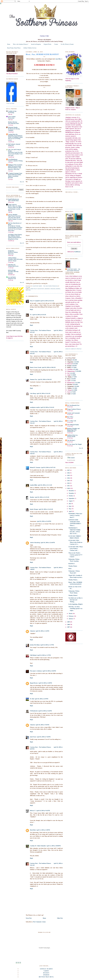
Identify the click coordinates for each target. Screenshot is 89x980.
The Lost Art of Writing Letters (14, 139)
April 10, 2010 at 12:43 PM (44, 521)
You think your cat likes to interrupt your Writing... (75, 600)
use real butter (12, 277)
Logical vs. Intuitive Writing (15, 161)
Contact (56, 44)
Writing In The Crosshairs (15, 165)
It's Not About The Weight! (74, 444)
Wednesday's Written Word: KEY (74, 572)
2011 (68, 486)
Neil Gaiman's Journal (14, 144)
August (71, 501)
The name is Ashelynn (36, 671)
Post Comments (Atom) (39, 922)
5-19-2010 (78, 371)
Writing (28, 290)
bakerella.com (11, 265)
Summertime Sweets (13, 266)
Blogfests (41, 288)
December (71, 490)
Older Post (60, 918)
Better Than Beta (46, 977)
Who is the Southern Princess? (20, 44)
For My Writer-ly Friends (67, 44)
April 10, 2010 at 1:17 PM (47, 645)
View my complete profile (73, 348)
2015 (68, 475)
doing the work (12, 278)
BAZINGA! (71, 563)
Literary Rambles (12, 215)
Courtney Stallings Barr (11, 81)
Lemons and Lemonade (73, 413)
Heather (32, 497)
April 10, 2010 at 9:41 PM (43, 810)
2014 (68, 478)
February (71, 616)
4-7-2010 (74, 377)
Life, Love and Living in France (14, 150)
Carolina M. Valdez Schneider (38, 846)
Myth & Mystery (12, 122)
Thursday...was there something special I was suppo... (75, 608)
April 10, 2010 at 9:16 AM (43, 393)
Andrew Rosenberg (35, 542)
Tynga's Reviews (12, 204)
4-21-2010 (75, 369)
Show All (22, 181)
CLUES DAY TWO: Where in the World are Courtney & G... (75, 542)
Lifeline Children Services (29, 48)
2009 (68, 622)
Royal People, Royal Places (14, 48)
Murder (47, 288)
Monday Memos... (73, 580)
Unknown (32, 631)
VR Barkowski (34, 711)
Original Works (47, 44)
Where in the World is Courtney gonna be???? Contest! (75, 555)
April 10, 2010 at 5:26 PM (45, 711)
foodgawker (11, 251)
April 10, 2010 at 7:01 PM (42, 725)
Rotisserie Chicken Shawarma (13, 253)
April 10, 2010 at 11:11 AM (45, 485)
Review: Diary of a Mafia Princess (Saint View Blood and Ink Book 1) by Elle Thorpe (15, 208)
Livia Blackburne (12, 159)
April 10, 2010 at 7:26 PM (43, 737)
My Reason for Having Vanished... (14, 129)
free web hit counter (71, 460)
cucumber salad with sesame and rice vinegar (15, 260)
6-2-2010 (74, 390)
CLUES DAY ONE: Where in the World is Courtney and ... (75, 548)
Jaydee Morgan (34, 509)
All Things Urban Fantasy (15, 234)
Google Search (46, 969)
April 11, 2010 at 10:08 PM (53, 846)
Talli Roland (33, 655)
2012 (68, 483)
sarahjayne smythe (35, 407)
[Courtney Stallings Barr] (11, 101)
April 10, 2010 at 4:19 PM (41, 699)
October (71, 496)
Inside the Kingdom (36, 44)
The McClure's (71, 440)
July (70, 503)
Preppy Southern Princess (74, 409)
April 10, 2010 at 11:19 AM (42, 497)
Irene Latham (11, 116)
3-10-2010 (73, 379)
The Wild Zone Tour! (13, 123)
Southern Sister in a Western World (72, 435)
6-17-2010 (73, 392)
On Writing (11, 112)
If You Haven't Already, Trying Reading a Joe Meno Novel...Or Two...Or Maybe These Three (15, 228)
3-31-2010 (74, 388)
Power (70, 568)
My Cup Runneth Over (73, 405)
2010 (68, 488)
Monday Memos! (73, 595)
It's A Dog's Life (71, 421)
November (71, 493)
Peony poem (11, 118)
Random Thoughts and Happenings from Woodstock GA (73, 430)
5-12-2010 (77, 382)
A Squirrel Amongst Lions (15, 173)
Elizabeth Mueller (13, 127)
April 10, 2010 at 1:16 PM (42, 631)
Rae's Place (70, 417)
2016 (68, 473)
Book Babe (33, 830)
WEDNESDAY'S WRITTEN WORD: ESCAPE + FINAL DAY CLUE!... (74, 530)
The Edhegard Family (73, 425)
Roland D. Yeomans (35, 467)
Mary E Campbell (35, 301)
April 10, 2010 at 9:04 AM (45, 379)
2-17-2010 (73, 367)
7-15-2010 (73, 380)
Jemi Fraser (33, 737)
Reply (31, 309)
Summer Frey (33, 379)
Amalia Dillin (33, 485)
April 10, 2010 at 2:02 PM (49, 671)
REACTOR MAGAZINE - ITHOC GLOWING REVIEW (15, 176)
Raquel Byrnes (34, 683)
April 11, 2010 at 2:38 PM (43, 830)
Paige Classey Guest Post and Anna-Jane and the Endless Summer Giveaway (15, 217)
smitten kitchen (12, 258)
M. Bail (32, 699)
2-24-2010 (76, 386)
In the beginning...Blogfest (75, 604)
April (70, 511)
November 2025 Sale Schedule (13, 272)
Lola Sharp (33, 393)
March (71, 613)
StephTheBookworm (13, 199)
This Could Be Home (13, 200)
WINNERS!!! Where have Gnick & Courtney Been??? (75, 515)
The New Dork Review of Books (14, 223)
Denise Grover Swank (35, 367)
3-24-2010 (76, 362)
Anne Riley (58, 59)
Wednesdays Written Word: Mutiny (73, 592)
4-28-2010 (74, 366)
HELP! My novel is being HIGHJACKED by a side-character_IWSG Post (14, 167)
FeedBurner (77, 252)
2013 (68, 480)
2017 (68, 470)
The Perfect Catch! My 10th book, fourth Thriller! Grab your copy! (15, 153)
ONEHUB (46, 975)
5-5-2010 (73, 375)
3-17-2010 (73, 394)
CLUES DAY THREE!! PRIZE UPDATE (74, 537)
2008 (68, 624)
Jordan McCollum (35, 645)
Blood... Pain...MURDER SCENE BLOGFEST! (75, 583)
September (72, 498)
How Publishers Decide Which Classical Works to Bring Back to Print (14, 237)
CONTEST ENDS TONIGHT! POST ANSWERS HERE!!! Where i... (74, 522)
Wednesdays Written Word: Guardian (73, 560)
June (70, 506)
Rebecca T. (33, 810)
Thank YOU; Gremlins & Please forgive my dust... (75, 576)
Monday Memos (72, 566)
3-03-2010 (75, 384)
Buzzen (46, 973)
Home (8, 44)
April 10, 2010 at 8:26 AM (47, 301)
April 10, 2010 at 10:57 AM (48, 467)
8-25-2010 (75, 364)
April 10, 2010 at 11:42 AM (46, 509)
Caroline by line (12, 111)
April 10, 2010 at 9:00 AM (49, 367)
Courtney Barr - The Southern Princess (40, 330)
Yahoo (46, 971)
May (70, 509)
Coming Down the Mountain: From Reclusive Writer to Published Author (15, 135)
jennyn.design (11, 270)
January (71, 619)
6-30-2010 (74, 360)
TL (31, 314)
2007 (68, 627)
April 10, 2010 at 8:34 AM (39, 314)
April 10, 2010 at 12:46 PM (48, 542)
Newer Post (29, 918)
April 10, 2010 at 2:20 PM (45, 683)
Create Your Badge (10, 103)
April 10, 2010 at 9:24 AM (47, 407)
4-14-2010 (72, 373)
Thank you (11, 145)
